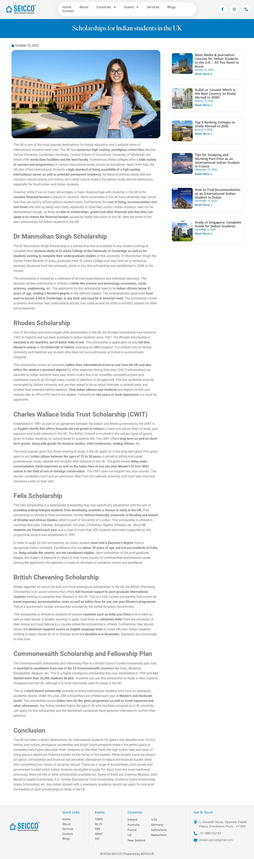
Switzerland (159, 830)
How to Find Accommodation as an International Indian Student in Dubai (217, 193)
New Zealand (136, 840)
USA (154, 819)
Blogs (171, 7)
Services (153, 7)
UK (130, 835)
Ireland (132, 819)
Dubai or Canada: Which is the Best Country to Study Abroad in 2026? (215, 93)
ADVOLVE (147, 853)
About (84, 7)
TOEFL (99, 819)
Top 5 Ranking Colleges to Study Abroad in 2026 (215, 124)
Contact (68, 11)
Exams (129, 7)
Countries (103, 7)
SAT (97, 838)
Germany (157, 824)
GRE (97, 829)
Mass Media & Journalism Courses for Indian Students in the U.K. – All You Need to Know (217, 61)
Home (66, 7)
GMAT (99, 834)
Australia (134, 824)
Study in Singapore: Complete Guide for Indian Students (218, 224)
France (132, 830)
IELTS (98, 824)
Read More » (203, 74)
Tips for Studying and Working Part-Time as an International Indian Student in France (217, 160)
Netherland (158, 835)
